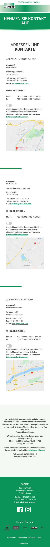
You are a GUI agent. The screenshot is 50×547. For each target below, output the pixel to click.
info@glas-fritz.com (20, 83)
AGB (39, 538)
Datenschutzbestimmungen (17, 117)
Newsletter (24, 543)
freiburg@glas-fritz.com (21, 204)
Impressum (11, 538)
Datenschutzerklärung (26, 538)
